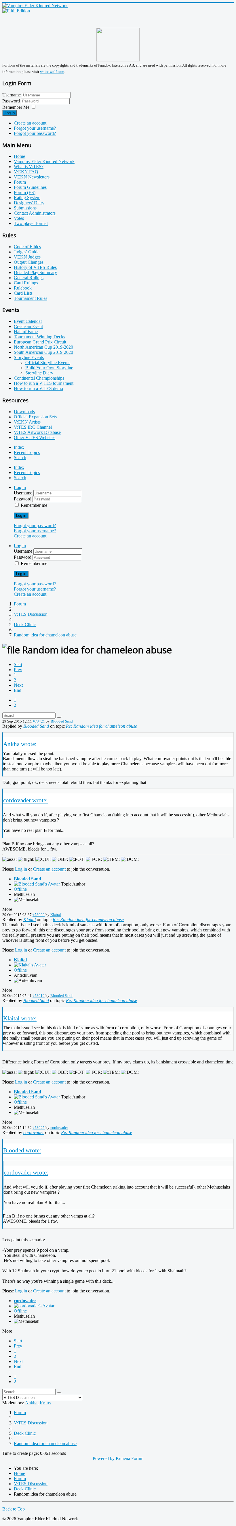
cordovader (59, 1127)
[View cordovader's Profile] (34, 1305)
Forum (20, 182)
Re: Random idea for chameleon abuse (101, 726)
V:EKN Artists (27, 422)
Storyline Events (29, 357)
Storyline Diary (39, 372)
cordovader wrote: (25, 800)
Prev (18, 669)
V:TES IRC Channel (33, 427)
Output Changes (28, 262)
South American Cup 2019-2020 (43, 352)
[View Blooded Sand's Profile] (37, 884)
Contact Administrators (35, 213)
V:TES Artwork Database (37, 432)
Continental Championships (39, 378)
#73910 (39, 995)
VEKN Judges (27, 257)
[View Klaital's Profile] (30, 964)
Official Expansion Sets (35, 416)
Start (18, 664)
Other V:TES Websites (34, 437)
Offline (20, 889)
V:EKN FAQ (26, 171)
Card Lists (23, 293)
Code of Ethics (27, 246)
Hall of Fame (26, 331)
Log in (10, 113)
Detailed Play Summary (35, 272)
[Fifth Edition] (16, 10)
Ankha (31, 1402)
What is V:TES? (28, 166)
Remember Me (15, 107)
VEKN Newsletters (32, 176)
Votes (19, 218)
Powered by (104, 1458)
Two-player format (31, 223)
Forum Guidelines (30, 187)
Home (19, 156)
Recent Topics (27, 452)
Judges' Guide (26, 251)
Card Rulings (26, 282)
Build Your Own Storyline (49, 367)
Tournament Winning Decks (39, 336)
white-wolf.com (52, 71)
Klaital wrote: (20, 1018)
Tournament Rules (30, 298)
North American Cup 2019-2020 (43, 347)
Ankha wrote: (20, 744)
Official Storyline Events (47, 362)
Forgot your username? (35, 128)
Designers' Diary (29, 202)
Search (20, 457)
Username (11, 94)
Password (11, 100)
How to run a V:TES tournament (43, 383)
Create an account (30, 123)
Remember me (34, 505)
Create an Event (28, 326)
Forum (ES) (24, 192)
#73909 (39, 915)
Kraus (45, 1402)
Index (19, 447)
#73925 (39, 1127)
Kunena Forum (129, 1458)
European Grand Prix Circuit (40, 341)
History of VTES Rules (35, 267)
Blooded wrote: (22, 1150)
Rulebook (23, 288)
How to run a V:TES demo (38, 388)
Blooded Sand (62, 721)
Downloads (24, 411)
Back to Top (13, 1508)
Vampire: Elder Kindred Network (44, 161)
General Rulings (28, 277)
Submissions (25, 207)
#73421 (39, 721)
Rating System (27, 197)
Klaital (55, 915)
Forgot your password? (35, 133)
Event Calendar (28, 321)
